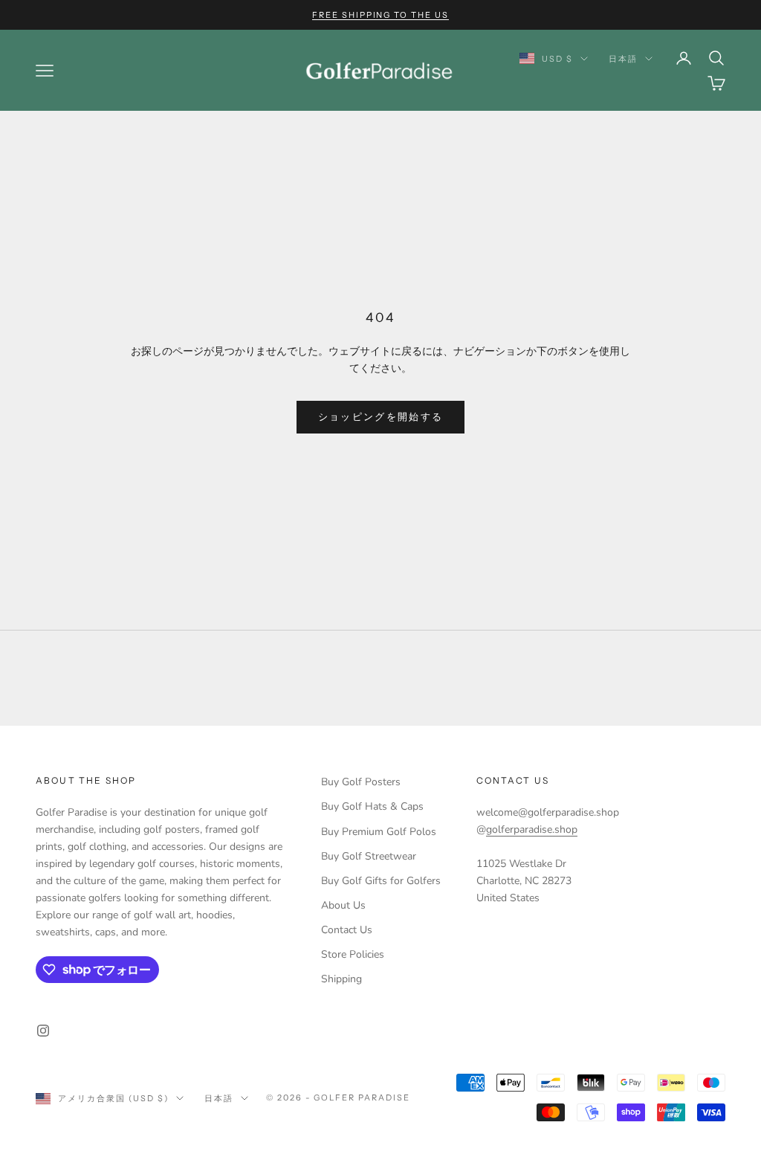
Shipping (341, 979)
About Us (343, 905)
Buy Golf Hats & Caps (372, 806)
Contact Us (346, 930)
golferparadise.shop (531, 829)
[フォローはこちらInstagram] (43, 1030)
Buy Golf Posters (361, 782)
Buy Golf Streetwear (368, 856)
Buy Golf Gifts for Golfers (381, 881)
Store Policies (352, 954)
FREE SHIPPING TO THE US (381, 15)
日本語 (623, 59)
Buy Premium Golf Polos (378, 832)
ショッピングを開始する (381, 417)
